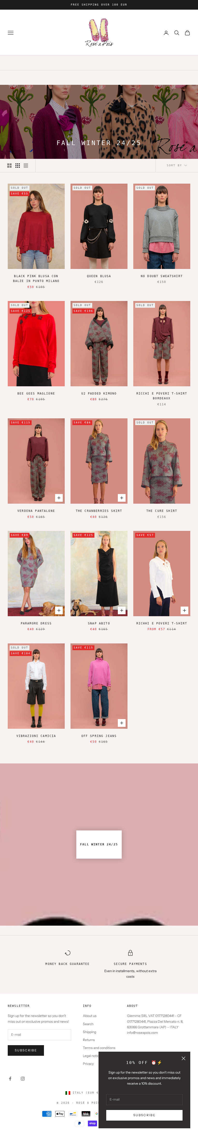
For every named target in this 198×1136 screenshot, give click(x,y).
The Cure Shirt (161, 511)
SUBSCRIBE (144, 1115)
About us (90, 1016)
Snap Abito (99, 623)
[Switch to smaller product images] (17, 165)
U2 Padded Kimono (99, 393)
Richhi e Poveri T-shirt (161, 623)
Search (88, 1024)
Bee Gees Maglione (36, 393)
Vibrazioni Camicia (36, 736)
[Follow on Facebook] (10, 1078)
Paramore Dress (36, 623)
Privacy (88, 1064)
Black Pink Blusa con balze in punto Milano (36, 278)
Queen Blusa (99, 276)
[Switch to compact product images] (26, 165)
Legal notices (93, 1056)
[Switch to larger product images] (9, 165)
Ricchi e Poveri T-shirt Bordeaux (161, 396)
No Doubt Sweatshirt (162, 276)
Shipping (89, 1032)
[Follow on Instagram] (22, 1078)
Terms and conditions (99, 1048)
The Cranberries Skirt (99, 511)
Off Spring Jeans (99, 736)
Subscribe (26, 1050)
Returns (89, 1040)
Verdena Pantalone (36, 511)
